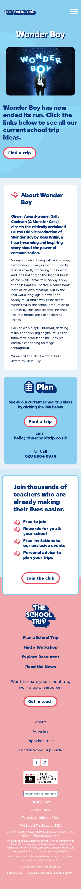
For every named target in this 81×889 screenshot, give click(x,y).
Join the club (41, 578)
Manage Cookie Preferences (40, 794)
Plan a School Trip (40, 637)
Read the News (40, 666)
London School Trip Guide (40, 749)
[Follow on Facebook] (36, 762)
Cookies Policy (40, 810)
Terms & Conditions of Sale (40, 817)
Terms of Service (43, 835)
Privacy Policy (40, 802)
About (40, 721)
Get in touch (40, 701)
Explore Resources (40, 657)
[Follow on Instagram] (44, 762)
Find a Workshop (40, 647)
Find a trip (19, 153)
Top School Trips (40, 740)
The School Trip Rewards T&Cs (40, 825)
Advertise (40, 731)
